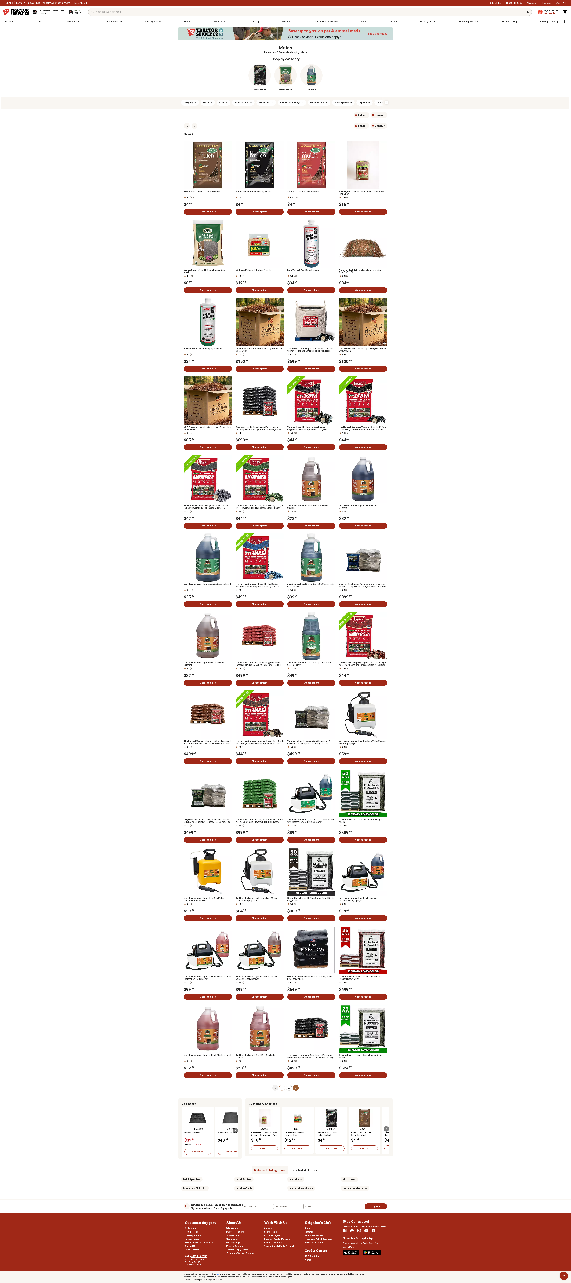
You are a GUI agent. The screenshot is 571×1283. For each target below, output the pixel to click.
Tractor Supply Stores (237, 1250)
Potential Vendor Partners (277, 1239)
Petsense (546, 3)
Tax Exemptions (193, 1239)
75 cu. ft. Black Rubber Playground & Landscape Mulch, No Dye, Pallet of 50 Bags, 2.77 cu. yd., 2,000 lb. (258, 428)
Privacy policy (190, 1274)
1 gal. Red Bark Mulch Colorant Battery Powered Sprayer (207, 977)
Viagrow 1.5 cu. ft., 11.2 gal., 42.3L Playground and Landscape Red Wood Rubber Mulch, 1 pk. (363, 663)
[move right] (235, 1130)
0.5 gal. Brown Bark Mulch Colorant (308, 506)
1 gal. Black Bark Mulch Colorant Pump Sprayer (204, 899)
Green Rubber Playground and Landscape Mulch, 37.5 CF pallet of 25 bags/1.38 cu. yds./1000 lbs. (207, 820)
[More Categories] (564, 21)
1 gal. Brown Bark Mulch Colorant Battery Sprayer (256, 977)
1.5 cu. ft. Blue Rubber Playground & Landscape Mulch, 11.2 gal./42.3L (257, 585)
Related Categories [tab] (270, 1170)
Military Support (234, 1242)
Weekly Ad (561, 3)
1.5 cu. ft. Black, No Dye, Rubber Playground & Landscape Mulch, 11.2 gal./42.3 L (309, 428)
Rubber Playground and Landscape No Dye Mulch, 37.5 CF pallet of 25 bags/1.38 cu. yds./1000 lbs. (309, 742)
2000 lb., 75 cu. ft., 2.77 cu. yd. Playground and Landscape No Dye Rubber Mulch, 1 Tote (310, 349)
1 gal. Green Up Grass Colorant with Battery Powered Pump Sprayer (310, 820)
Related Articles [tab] (303, 1170)
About (307, 1228)
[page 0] (275, 1087)
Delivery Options (193, 1235)
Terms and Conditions (230, 1274)
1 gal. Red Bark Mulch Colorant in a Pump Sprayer (362, 742)
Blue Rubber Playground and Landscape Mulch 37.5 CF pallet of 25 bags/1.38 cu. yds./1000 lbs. (362, 585)
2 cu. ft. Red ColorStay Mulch (304, 191)
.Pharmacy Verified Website (240, 1253)
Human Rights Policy (217, 1277)
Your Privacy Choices (206, 1274)
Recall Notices (192, 1250)
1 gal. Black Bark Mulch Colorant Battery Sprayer (359, 899)
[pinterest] (352, 1230)
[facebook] (345, 1230)
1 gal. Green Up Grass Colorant (207, 584)
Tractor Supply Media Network (279, 1246)
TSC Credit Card (313, 1256)
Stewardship (232, 1235)
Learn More (79, 3)
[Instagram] (359, 1230)
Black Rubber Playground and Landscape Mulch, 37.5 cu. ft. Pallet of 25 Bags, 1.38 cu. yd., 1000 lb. (311, 1056)
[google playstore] (372, 1252)
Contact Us (190, 1246)
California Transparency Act (254, 1274)
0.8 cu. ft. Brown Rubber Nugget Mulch (205, 271)
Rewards (309, 1232)
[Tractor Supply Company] (15, 12)
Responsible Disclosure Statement (309, 1274)
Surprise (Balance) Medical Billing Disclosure (345, 1274)
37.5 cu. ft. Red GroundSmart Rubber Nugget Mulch (359, 977)
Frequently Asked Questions (199, 1242)
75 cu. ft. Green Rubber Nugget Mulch (360, 820)
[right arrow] (386, 102)
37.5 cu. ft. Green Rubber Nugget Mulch (361, 1056)
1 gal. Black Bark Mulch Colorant (359, 506)
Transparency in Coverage (195, 1277)
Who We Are (232, 1228)
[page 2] (295, 1087)
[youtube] (366, 1230)
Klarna (308, 1260)
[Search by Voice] (528, 12)
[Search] (92, 12)
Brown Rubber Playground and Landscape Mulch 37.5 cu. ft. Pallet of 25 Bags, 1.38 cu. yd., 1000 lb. (207, 742)
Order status (495, 3)
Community (232, 1239)
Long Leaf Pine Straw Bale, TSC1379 (360, 271)
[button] (86, 3)
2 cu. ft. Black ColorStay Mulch (253, 191)
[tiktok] (373, 1230)
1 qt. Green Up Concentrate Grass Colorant (309, 663)
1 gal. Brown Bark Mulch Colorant (204, 663)
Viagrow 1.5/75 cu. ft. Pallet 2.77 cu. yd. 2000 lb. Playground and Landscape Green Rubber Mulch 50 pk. (260, 820)
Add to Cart (197, 1152)
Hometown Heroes (314, 1235)
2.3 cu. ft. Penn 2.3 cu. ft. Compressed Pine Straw (362, 192)
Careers (268, 1228)
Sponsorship (270, 1232)
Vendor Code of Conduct (238, 1277)
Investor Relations (235, 1232)
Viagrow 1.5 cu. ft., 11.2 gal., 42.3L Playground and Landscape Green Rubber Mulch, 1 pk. (260, 506)
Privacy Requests (286, 1277)
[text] (304, 52)
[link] (267, 52)
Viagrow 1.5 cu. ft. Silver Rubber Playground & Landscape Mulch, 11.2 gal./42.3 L (206, 506)
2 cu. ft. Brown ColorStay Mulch (202, 191)
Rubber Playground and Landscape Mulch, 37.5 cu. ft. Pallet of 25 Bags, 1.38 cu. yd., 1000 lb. (260, 663)
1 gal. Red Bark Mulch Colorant (207, 1055)
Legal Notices (273, 1274)
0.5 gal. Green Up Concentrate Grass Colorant (310, 585)
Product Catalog (234, 1246)
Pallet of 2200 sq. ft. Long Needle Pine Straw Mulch (310, 977)
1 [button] (282, 1088)
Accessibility (286, 1274)
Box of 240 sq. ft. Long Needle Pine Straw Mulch (362, 349)
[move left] (184, 1130)
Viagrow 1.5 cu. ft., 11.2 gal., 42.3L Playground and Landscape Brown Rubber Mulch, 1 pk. (260, 742)
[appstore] (351, 1252)
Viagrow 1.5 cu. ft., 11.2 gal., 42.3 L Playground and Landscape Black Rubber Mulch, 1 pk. (363, 428)
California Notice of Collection (264, 1277)
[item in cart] (565, 12)
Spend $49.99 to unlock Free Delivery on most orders (37, 2)
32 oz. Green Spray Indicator (203, 348)
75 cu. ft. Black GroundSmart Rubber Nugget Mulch (311, 899)
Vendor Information (274, 1242)
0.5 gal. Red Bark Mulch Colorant (256, 1056)
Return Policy (191, 1232)
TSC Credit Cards (514, 3)
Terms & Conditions (315, 1242)
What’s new (532, 3)
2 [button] (289, 1088)
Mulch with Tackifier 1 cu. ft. (253, 270)
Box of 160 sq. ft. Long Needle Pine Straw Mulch (207, 428)
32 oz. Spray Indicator (303, 270)
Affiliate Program (272, 1235)
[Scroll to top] (564, 1276)
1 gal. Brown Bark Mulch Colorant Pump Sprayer (256, 899)
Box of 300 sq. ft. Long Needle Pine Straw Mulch (259, 349)
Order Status (191, 1228)
